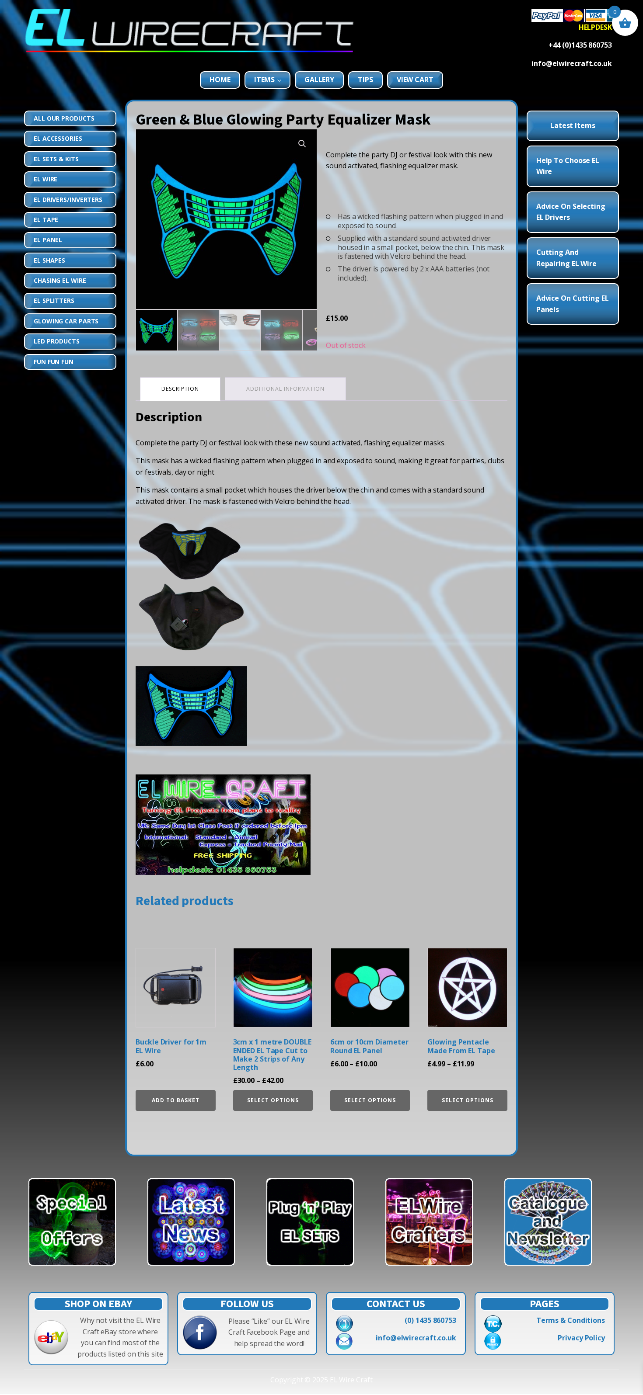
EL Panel (48, 240)
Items (264, 79)
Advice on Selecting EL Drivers (570, 211)
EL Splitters (54, 300)
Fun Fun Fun (53, 361)
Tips (365, 79)
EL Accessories (58, 138)
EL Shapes (49, 260)
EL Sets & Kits (56, 159)
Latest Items (572, 125)
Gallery (319, 79)
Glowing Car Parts (66, 321)
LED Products (57, 341)
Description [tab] (180, 388)
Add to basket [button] (175, 1100)
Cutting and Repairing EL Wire (566, 257)
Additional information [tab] (285, 388)
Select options (273, 1100)
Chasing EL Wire (60, 280)
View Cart (415, 79)
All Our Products (64, 118)
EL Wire (45, 179)
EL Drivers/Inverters (68, 199)
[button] (302, 144)
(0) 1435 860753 (430, 1320)
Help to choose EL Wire (567, 166)
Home (220, 79)
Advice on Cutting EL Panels (572, 303)
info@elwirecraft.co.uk (416, 1338)
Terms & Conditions (570, 1320)
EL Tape (46, 219)
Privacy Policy (581, 1338)
